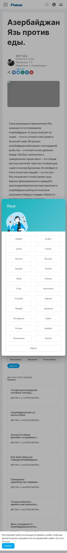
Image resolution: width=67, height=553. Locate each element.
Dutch (19, 248)
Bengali (18, 308)
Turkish (48, 268)
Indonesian (48, 288)
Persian (18, 328)
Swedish (48, 328)
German (19, 258)
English (19, 239)
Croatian (19, 298)
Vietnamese (18, 338)
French (48, 248)
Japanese (48, 308)
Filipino (33, 348)
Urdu (18, 288)
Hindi (18, 278)
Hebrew (48, 298)
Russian (48, 258)
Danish (48, 338)
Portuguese (18, 318)
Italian (48, 318)
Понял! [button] (8, 545)
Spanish (18, 268)
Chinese (48, 278)
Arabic (48, 239)
